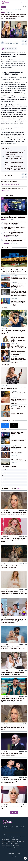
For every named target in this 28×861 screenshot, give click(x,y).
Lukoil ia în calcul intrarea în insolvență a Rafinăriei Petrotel (19, 277)
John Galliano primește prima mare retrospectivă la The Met (11, 754)
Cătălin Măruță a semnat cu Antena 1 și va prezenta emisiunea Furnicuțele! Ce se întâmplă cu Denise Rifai (13, 700)
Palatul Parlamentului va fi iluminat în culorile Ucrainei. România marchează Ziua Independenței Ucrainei (13, 271)
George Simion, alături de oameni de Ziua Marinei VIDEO (18, 446)
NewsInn (24, 847)
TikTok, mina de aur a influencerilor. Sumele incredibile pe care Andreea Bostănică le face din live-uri (14, 234)
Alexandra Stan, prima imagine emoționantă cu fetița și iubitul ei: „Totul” (13, 647)
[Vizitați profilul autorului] (2, 42)
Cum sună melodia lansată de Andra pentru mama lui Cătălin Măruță (14, 163)
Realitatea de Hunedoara (6, 847)
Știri (6, 9)
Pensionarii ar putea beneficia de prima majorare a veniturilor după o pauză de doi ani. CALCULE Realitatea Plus (13, 217)
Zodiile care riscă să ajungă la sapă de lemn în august (18, 393)
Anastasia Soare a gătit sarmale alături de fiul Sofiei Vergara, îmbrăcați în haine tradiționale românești (13, 620)
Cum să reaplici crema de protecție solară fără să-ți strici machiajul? (13, 387)
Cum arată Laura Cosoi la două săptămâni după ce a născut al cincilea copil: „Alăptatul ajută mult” (15, 168)
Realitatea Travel (14, 841)
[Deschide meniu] (25, 2)
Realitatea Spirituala (5, 839)
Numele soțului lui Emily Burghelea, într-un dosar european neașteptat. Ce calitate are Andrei (14, 331)
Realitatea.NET (4, 837)
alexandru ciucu (15, 184)
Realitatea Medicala (14, 839)
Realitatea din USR (15, 845)
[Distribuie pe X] (25, 44)
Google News (5, 190)
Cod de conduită (5, 829)
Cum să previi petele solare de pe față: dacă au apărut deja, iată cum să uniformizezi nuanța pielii (18, 401)
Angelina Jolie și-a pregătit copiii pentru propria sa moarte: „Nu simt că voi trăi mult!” (15, 158)
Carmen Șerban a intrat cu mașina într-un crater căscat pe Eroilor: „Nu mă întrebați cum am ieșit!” (18, 360)
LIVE (4, 6)
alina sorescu (5, 184)
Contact (3, 826)
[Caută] (21, 2)
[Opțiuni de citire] (25, 858)
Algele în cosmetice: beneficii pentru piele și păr (18, 407)
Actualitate (3, 219)
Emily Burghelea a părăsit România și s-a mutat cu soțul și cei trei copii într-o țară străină (13, 727)
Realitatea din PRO (14, 843)
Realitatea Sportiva (12, 837)
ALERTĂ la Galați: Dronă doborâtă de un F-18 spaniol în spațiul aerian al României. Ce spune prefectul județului (15, 240)
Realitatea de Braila (5, 843)
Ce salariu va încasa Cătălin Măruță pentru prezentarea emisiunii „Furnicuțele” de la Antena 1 (18, 339)
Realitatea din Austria (6, 845)
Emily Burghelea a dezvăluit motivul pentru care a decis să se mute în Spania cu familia (15, 152)
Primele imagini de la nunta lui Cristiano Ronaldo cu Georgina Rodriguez (12, 673)
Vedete (10, 9)
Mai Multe (14, 812)
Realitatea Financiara (6, 841)
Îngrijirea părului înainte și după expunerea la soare (17, 414)
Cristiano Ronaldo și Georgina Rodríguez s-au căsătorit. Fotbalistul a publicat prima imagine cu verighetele (13, 781)
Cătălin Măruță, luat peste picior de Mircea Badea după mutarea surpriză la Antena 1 (18, 346)
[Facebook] (23, 6)
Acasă (3, 9)
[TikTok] (26, 6)
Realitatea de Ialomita (17, 847)
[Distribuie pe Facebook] (25, 41)
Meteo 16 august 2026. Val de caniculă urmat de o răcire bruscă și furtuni (15, 222)
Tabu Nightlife (21, 841)
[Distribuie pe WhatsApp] (22, 44)
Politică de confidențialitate (20, 826)
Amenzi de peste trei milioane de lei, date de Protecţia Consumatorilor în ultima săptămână (18, 286)
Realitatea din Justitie (22, 837)
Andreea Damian (14, 42)
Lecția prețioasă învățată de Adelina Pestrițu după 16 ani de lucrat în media (18, 353)
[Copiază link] (22, 41)
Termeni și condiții (9, 826)
